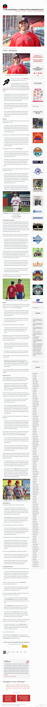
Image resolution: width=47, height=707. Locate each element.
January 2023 (35, 438)
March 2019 (35, 502)
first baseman (10, 89)
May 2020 (34, 481)
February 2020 (35, 484)
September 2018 (36, 512)
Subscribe (24, 646)
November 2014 (36, 562)
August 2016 (35, 551)
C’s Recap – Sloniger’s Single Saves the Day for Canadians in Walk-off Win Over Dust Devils (23, 698)
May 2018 (34, 519)
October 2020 (35, 474)
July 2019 (34, 496)
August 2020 (35, 476)
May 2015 (34, 557)
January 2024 (35, 418)
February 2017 (35, 544)
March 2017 (35, 542)
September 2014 (36, 566)
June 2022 (34, 449)
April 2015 (34, 559)
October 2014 (35, 564)
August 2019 (35, 494)
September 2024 (36, 404)
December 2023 (36, 419)
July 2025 (34, 389)
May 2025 (34, 393)
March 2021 (35, 469)
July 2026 (34, 375)
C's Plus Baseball (13, 48)
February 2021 (35, 471)
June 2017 (34, 537)
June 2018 (34, 517)
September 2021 (36, 459)
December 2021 (36, 458)
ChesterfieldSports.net (16, 217)
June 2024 (34, 409)
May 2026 (34, 378)
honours (14, 336)
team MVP (10, 223)
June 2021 (34, 464)
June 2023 (34, 429)
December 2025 (36, 384)
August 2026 (35, 373)
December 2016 (36, 547)
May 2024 (34, 411)
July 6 (19, 338)
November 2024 (36, 403)
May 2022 (34, 451)
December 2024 (36, 401)
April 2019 (34, 501)
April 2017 (34, 541)
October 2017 (35, 531)
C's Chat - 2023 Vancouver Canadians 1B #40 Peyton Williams (37, 334)
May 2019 (34, 499)
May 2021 (34, 466)
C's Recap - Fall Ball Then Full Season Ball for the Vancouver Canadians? (37, 350)
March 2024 (35, 414)
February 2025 (35, 398)
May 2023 (34, 431)
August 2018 (35, 514)
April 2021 (34, 468)
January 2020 (35, 486)
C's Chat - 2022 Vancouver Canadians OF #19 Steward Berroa (37, 328)
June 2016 (34, 554)
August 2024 (35, 406)
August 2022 (35, 446)
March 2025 (35, 396)
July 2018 (34, 516)
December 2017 (36, 527)
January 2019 (35, 506)
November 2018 (36, 509)
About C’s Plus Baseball (38, 11)
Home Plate (18, 11)
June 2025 (34, 391)
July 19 (22, 433)
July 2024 (34, 408)
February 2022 (35, 456)
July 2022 (34, 448)
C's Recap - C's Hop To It (37, 331)
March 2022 (35, 454)
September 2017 (36, 532)
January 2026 (35, 383)
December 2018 (36, 507)
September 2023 (36, 424)
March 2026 (35, 380)
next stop (16, 234)
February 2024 (35, 416)
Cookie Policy (18, 705)
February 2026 (35, 381)
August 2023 (35, 426)
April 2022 (34, 453)
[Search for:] (45, 1)
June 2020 (34, 479)
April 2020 (34, 483)
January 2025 (35, 399)
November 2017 (36, 529)
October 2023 (35, 423)
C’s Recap (30, 11)
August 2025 (35, 388)
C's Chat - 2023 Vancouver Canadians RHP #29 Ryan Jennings (37, 341)
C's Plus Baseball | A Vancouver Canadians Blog (23, 10)
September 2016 (36, 549)
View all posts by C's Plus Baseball (10, 676)
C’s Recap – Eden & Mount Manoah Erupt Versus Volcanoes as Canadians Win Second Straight (9, 698)
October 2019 (35, 491)
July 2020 (34, 478)
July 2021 (34, 463)
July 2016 (34, 552)
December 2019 (36, 487)
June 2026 (34, 376)
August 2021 (35, 461)
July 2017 (34, 536)
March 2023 (35, 434)
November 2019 (36, 489)
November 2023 (36, 421)
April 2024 (34, 413)
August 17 (15, 454)
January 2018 (35, 526)
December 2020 (36, 473)
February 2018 (35, 524)
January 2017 (35, 546)
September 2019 (36, 492)
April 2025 (34, 394)
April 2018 (34, 521)
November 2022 (36, 441)
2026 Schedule (38, 83)
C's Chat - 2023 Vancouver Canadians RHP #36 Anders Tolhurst (38, 324)
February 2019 (35, 504)
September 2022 (36, 444)
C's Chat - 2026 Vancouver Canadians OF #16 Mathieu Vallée (37, 320)
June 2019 (34, 497)
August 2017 (35, 534)
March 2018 (35, 522)
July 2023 (34, 428)
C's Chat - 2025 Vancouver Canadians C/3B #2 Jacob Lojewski (37, 354)
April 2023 (34, 433)
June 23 (10, 307)
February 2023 (35, 436)
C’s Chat (24, 11)
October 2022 (35, 443)
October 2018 (35, 511)
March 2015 (35, 561)
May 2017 (34, 539)
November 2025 (36, 386)
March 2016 (35, 556)
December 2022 (36, 439)
